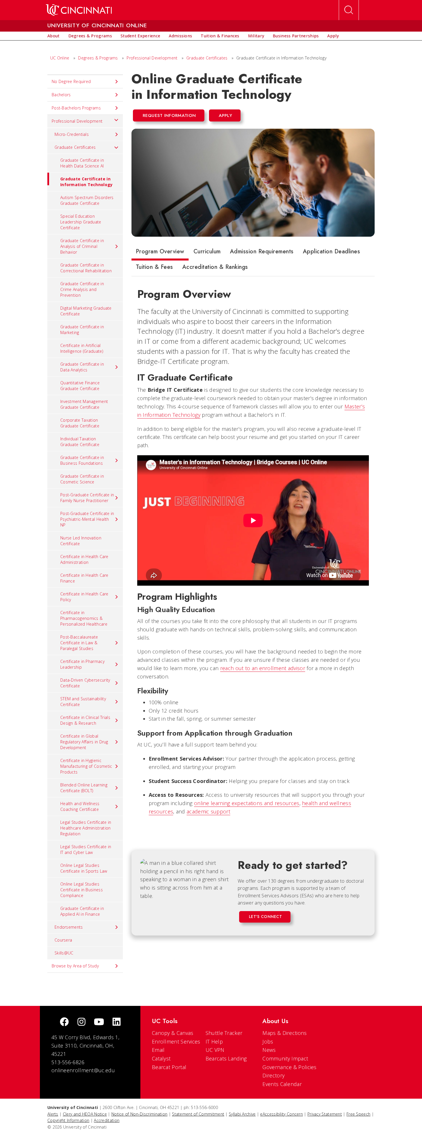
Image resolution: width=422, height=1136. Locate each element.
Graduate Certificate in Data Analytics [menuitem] (82, 367)
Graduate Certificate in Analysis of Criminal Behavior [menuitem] (82, 246)
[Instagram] (82, 1022)
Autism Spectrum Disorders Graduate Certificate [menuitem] (87, 200)
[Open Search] (349, 10)
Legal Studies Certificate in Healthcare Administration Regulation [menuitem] (85, 827)
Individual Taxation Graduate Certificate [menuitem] (79, 441)
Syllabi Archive (242, 1114)
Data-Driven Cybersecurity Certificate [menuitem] (85, 682)
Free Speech (358, 1114)
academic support (208, 811)
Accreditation (106, 1120)
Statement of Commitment (198, 1114)
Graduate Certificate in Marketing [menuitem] (82, 329)
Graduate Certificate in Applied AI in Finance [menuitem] (82, 911)
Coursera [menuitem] (63, 940)
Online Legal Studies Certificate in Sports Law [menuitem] (83, 868)
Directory (273, 1075)
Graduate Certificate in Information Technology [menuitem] (86, 181)
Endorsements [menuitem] (69, 927)
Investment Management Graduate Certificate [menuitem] (84, 404)
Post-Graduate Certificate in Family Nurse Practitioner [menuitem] (87, 497)
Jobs (267, 1041)
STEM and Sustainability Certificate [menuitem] (83, 701)
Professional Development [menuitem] (77, 121)
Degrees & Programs (98, 58)
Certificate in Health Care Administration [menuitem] (84, 559)
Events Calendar (282, 1084)
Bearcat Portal (169, 1067)
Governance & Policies (289, 1067)
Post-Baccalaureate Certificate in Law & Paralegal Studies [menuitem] (79, 642)
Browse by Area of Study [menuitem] (75, 966)
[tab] (160, 253)
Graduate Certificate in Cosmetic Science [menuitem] (82, 479)
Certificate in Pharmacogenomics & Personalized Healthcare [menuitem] (83, 618)
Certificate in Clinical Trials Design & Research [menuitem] (85, 720)
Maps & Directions (284, 1032)
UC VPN (215, 1049)
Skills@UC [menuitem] (64, 953)
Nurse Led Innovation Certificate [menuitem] (80, 540)
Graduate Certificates (206, 58)
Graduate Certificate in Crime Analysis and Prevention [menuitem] (82, 289)
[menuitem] (53, 36)
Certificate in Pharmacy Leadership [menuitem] (82, 664)
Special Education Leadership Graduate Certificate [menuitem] (80, 221)
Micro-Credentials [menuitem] (72, 134)
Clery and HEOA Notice (85, 1114)
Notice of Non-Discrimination (139, 1114)
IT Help (214, 1041)
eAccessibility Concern (281, 1114)
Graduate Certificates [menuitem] (75, 147)
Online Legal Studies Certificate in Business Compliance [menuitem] (81, 889)
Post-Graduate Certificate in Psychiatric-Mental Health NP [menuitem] (87, 519)
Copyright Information (68, 1120)
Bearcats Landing (226, 1058)
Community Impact (285, 1058)
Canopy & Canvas (172, 1032)
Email (158, 1049)
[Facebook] (64, 1022)
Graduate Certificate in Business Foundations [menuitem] (82, 460)
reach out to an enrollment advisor (262, 668)
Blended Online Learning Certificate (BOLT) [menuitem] (83, 787)
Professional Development (153, 58)
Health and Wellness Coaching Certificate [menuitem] (80, 806)
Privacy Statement (324, 1114)
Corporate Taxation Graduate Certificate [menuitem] (79, 423)
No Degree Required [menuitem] (71, 81)
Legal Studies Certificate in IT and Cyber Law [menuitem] (85, 849)
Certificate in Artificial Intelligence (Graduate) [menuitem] (81, 348)
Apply (225, 115)
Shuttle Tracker (224, 1032)
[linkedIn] (117, 1022)
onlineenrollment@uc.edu (83, 1070)
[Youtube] (99, 1022)
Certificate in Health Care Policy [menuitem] (84, 596)
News (269, 1049)
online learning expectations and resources (246, 803)
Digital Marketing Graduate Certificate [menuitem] (86, 311)
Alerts (52, 1114)
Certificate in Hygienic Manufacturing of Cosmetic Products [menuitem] (86, 766)
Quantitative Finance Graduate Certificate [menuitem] (80, 385)
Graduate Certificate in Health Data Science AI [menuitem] (82, 163)
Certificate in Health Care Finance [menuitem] (84, 578)
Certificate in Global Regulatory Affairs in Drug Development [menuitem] (84, 741)
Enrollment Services (176, 1041)
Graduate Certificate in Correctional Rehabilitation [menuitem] (86, 267)
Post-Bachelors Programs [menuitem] (76, 108)
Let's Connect (265, 916)
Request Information (169, 115)
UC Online (59, 58)
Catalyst (161, 1058)
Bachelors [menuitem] (61, 94)
